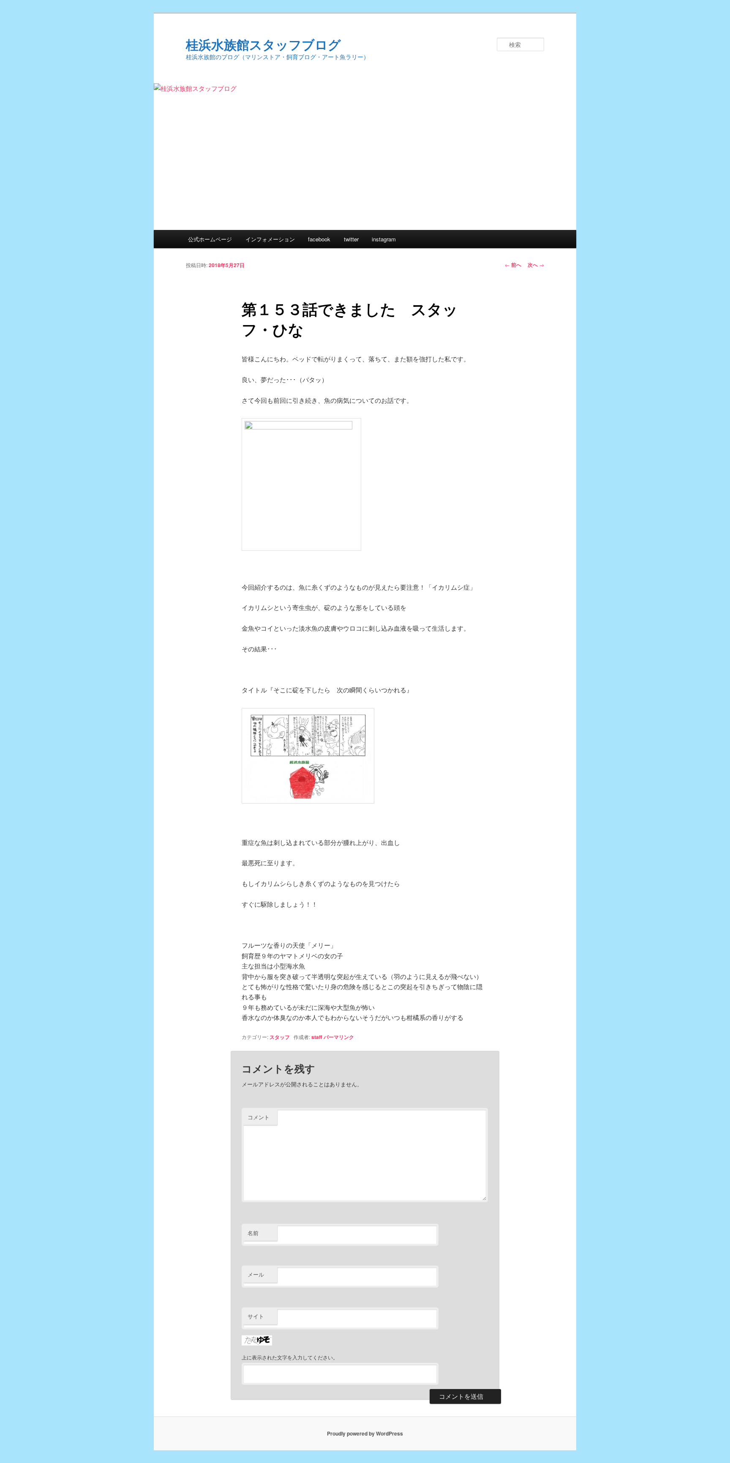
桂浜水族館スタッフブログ (263, 44)
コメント (259, 1117)
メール (256, 1274)
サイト (256, 1316)
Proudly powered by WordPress (365, 1433)
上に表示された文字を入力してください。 (290, 1357)
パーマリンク (339, 1037)
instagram (384, 239)
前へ (513, 264)
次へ (536, 264)
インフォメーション (270, 239)
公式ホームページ (210, 239)
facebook (319, 239)
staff (316, 1037)
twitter (351, 239)
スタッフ (280, 1037)
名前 (253, 1233)
